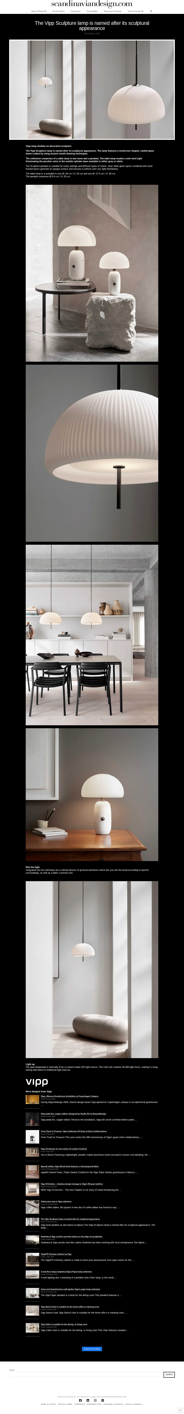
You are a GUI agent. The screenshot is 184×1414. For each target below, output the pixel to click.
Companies (79, 1404)
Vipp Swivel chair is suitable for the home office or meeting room (70, 1307)
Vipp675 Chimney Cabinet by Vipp (56, 1254)
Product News (65, 1404)
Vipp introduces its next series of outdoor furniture (64, 1149)
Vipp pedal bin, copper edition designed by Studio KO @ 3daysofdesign (73, 1114)
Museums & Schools (114, 1404)
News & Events (48, 1404)
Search (11, 1370)
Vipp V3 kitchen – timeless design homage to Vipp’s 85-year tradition (72, 1184)
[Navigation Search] (151, 11)
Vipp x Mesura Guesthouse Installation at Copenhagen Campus (69, 1096)
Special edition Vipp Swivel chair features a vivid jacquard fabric (70, 1166)
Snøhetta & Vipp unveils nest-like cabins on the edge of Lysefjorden (71, 1236)
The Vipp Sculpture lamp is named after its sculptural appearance (70, 1219)
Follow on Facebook (92, 1349)
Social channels (134, 1404)
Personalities (94, 1404)
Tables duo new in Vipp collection (56, 1201)
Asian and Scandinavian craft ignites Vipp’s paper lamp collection (70, 1289)
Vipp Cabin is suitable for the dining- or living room (64, 1324)
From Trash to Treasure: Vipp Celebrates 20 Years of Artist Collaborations (74, 1131)
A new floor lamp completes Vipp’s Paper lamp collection (66, 1272)
